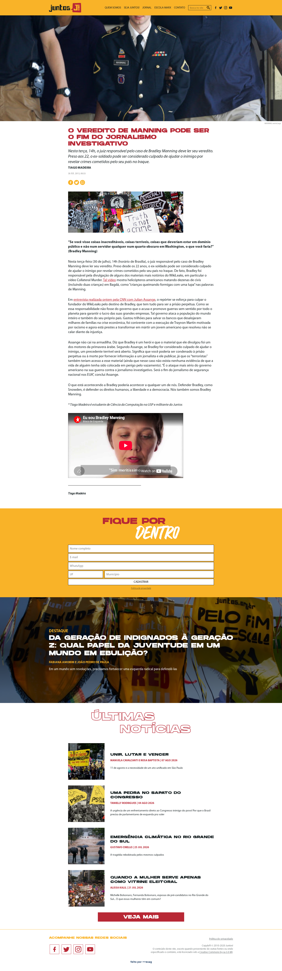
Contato (179, 7)
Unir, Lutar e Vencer (139, 755)
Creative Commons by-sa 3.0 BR (216, 952)
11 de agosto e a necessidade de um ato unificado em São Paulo (146, 768)
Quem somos (113, 7)
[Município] (159, 574)
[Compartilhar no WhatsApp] (82, 182)
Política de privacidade (141, 588)
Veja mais (141, 917)
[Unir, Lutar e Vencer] (89, 761)
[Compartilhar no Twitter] (76, 182)
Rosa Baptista (150, 760)
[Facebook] (215, 7)
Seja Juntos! (131, 7)
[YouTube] (230, 7)
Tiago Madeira (79, 167)
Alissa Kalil (118, 887)
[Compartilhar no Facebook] (70, 182)
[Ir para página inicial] (65, 11)
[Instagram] (225, 7)
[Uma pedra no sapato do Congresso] (89, 803)
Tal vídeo (109, 280)
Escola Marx (162, 7)
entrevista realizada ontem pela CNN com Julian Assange (114, 300)
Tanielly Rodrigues (123, 803)
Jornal (147, 7)
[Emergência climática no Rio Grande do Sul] (89, 846)
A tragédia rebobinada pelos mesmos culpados (137, 855)
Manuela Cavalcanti (124, 760)
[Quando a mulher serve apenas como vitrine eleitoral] (89, 888)
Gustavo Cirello (121, 847)
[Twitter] (220, 7)
